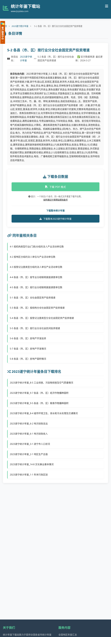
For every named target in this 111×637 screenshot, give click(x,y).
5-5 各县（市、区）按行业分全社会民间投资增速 (35, 328)
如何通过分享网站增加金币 (55, 199)
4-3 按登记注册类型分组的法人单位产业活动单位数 (36, 267)
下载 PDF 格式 (57, 187)
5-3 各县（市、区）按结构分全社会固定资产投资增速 (37, 307)
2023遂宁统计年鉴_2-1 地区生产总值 (29, 454)
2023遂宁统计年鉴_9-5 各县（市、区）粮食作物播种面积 (39, 403)
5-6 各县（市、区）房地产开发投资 (28, 338)
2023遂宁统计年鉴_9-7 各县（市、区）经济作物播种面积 (39, 392)
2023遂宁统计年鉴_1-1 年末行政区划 (29, 474)
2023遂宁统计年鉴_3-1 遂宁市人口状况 (30, 444)
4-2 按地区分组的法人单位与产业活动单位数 (32, 256)
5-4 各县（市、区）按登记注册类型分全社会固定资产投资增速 (42, 318)
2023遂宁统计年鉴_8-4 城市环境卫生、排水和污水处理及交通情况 (44, 413)
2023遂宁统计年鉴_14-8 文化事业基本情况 (32, 464)
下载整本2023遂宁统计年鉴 (57, 218)
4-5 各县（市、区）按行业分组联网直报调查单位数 (36, 287)
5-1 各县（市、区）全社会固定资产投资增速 (32, 297)
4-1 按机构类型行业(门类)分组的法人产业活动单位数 (37, 246)
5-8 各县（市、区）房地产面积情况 (28, 358)
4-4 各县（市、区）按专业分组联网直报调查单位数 (36, 277)
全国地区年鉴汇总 (67, 634)
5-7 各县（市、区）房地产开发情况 (28, 348)
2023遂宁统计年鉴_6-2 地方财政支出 (29, 423)
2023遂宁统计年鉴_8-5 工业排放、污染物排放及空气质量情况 (41, 382)
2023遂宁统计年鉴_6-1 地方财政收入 (29, 433)
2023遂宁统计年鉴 (20, 26)
